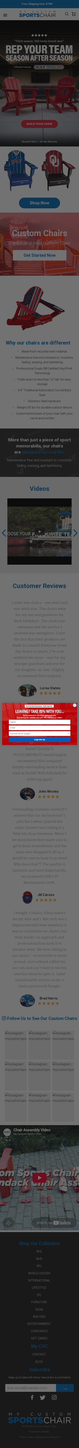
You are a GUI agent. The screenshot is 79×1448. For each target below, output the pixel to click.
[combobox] (39, 733)
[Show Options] (69, 733)
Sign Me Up (39, 739)
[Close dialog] (74, 705)
